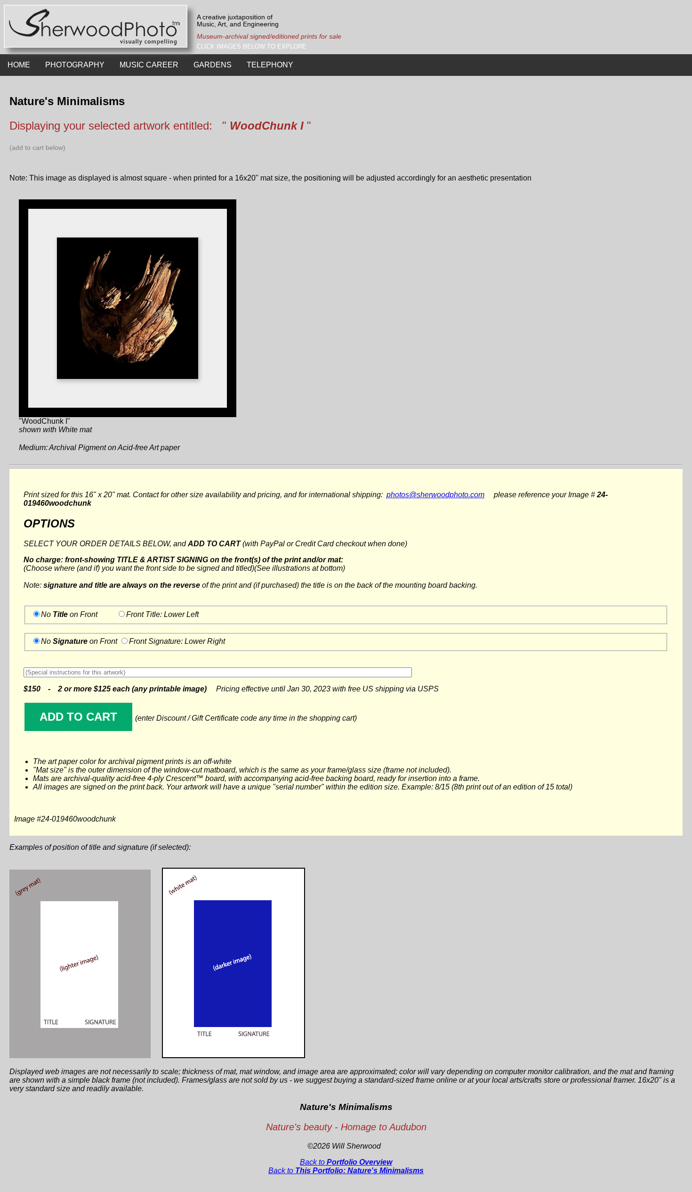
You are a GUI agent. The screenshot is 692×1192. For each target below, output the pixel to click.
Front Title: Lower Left (162, 614)
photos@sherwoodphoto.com (435, 495)
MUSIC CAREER (149, 65)
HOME (19, 65)
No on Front (69, 614)
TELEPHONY (270, 65)
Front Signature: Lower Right (177, 641)
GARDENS (212, 65)
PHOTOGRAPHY (75, 65)
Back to (346, 1162)
